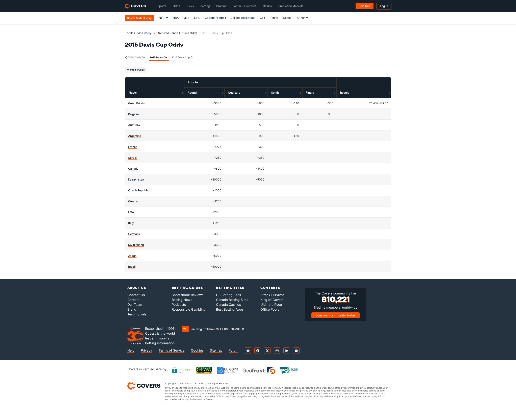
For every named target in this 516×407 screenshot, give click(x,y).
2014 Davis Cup (136, 57)
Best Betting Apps (229, 309)
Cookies (197, 350)
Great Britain (136, 103)
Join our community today (335, 315)
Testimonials (136, 314)
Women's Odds (136, 69)
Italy (131, 223)
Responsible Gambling (189, 309)
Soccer (287, 17)
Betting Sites (230, 287)
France (132, 146)
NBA (176, 17)
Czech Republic (138, 190)
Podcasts (179, 305)
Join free (364, 6)
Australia (134, 125)
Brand (131, 309)
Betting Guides (187, 287)
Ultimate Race (271, 305)
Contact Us (136, 295)
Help (130, 350)
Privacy (146, 350)
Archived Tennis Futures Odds (177, 33)
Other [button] (301, 17)
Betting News (182, 300)
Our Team (134, 305)
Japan (132, 255)
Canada (133, 168)
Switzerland (136, 244)
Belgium (133, 114)
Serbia (132, 157)
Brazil (131, 266)
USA (131, 212)
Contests (270, 287)
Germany (134, 234)
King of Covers (271, 300)
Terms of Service (171, 350)
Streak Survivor (272, 295)
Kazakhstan (136, 179)
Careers (133, 300)
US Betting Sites (228, 295)
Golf (262, 17)
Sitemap (216, 350)
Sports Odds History (138, 33)
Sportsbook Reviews (187, 295)
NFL (161, 17)
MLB (186, 17)
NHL (197, 17)
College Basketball (243, 17)
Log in (384, 6)
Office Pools (269, 309)
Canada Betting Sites (232, 300)
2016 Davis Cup (181, 57)
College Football (215, 17)
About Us (136, 287)
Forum (233, 350)
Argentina (134, 136)
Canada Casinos (228, 305)
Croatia (133, 201)
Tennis (274, 17)
